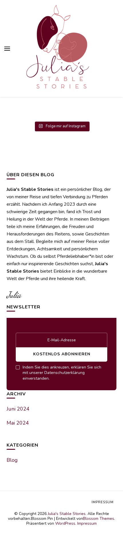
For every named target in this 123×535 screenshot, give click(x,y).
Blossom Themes (98, 518)
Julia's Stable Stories (67, 513)
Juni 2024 (18, 408)
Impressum (87, 523)
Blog (12, 460)
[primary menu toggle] (7, 49)
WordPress (65, 523)
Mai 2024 (18, 422)
